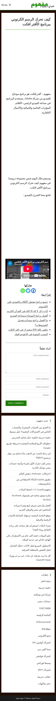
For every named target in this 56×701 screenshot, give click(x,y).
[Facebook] (33, 290)
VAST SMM (45, 608)
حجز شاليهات (44, 683)
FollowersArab (43, 622)
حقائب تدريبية (44, 677)
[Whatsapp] (22, 290)
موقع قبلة (46, 628)
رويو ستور (46, 581)
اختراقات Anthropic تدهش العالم (35, 473)
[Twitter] (28, 290)
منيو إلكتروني (44, 635)
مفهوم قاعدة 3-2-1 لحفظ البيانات (35, 489)
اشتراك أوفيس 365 (41, 642)
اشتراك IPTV (44, 670)
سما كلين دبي (44, 649)
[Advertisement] (28, 145)
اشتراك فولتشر (43, 656)
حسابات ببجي (44, 601)
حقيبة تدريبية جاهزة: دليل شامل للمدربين (31, 437)
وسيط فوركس (44, 663)
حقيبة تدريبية (44, 587)
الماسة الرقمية (44, 615)
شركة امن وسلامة (42, 594)
